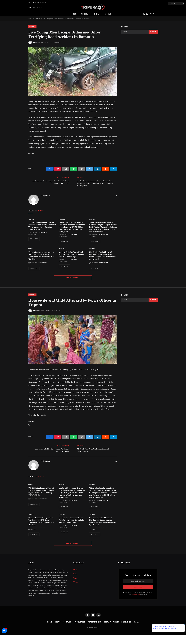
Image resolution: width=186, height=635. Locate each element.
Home (75, 14)
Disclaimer (126, 622)
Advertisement (94, 622)
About (58, 622)
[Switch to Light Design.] (156, 14)
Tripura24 (36, 42)
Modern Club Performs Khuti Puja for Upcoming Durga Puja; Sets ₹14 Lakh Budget (71, 254)
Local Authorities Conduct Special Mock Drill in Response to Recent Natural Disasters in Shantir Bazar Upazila (95, 183)
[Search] (144, 14)
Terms (116, 622)
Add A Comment (72, 278)
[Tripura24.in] (93, 7)
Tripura (85, 14)
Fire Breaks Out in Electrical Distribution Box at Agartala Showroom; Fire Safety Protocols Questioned (102, 255)
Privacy (107, 622)
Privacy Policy (135, 595)
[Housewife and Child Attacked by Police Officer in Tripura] (72, 339)
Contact (67, 622)
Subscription (79, 622)
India (96, 14)
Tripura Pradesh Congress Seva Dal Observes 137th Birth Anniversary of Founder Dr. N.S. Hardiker (41, 255)
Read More (34, 239)
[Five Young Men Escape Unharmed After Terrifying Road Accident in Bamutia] (72, 71)
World (108, 14)
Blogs (75, 570)
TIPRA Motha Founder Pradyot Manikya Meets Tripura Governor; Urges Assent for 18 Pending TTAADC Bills (42, 226)
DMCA (136, 622)
